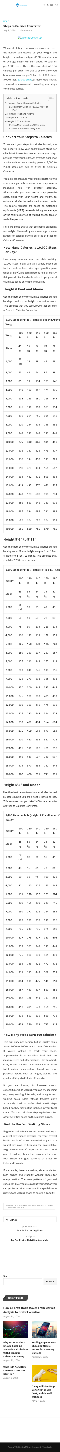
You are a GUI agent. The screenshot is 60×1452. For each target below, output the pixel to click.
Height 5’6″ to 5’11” (18, 117)
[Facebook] (44, 5)
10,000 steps (25, 79)
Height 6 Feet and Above (21, 113)
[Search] (56, 5)
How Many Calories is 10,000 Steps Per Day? (30, 108)
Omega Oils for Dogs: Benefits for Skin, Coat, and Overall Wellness (44, 1391)
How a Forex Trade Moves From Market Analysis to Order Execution (29, 1310)
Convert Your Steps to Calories (24, 103)
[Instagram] (51, 5)
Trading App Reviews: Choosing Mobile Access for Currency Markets (44, 1347)
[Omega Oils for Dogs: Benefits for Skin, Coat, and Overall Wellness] (44, 1373)
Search (7, 1275)
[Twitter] (47, 5)
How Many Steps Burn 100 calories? (28, 125)
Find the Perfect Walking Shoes (26, 128)
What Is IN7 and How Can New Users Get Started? (14, 1370)
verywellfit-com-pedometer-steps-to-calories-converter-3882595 (29, 1206)
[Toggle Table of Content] (49, 98)
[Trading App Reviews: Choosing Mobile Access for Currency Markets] (44, 1329)
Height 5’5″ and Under (19, 121)
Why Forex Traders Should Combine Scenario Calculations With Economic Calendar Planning (15, 1349)
